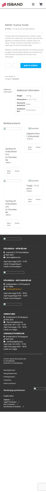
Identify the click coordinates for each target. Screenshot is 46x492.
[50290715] (23, 16)
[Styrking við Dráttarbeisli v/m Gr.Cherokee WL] (12, 188)
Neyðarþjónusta (9, 370)
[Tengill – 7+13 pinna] (33, 181)
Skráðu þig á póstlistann (14, 390)
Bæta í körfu (31, 65)
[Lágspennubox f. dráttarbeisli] (33, 128)
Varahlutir (15, 79)
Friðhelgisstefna (9, 377)
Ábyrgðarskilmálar (10, 373)
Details (17, 171)
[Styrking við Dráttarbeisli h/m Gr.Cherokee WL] (12, 136)
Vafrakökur (7, 380)
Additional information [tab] (8, 90)
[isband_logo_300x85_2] (12, 2)
